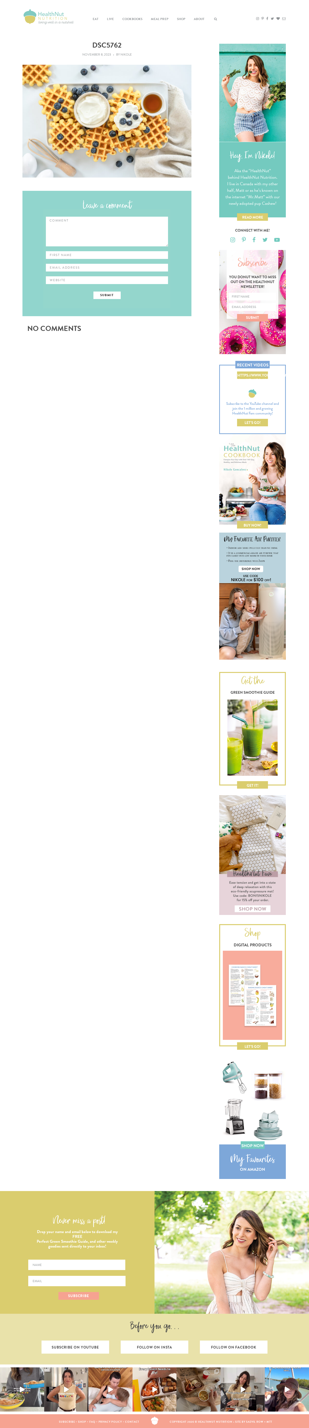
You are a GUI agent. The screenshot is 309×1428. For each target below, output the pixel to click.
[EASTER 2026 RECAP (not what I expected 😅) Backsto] (198, 1389)
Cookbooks (132, 19)
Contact (132, 1422)
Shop (181, 19)
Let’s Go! (253, 422)
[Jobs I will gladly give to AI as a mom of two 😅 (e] (243, 1389)
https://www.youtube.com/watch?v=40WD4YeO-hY (252, 376)
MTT (270, 1422)
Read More (252, 217)
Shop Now (252, 1146)
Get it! (253, 785)
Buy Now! (252, 525)
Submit (252, 317)
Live (110, 19)
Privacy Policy (110, 1422)
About (199, 19)
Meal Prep (160, 19)
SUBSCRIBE (78, 1296)
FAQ (92, 1422)
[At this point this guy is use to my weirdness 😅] (287, 1389)
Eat (96, 19)
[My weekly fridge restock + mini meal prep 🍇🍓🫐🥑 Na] (66, 1389)
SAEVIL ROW (254, 1422)
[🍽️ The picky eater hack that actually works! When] (155, 1389)
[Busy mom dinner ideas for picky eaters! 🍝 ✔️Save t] (22, 1389)
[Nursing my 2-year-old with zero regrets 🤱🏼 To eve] (110, 1389)
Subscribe (67, 1422)
